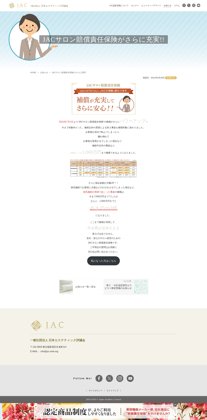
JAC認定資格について (119, 6)
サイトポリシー (96, 391)
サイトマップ (112, 391)
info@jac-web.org (49, 351)
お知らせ (168, 6)
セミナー (135, 6)
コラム (177, 6)
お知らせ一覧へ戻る (85, 286)
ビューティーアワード (151, 6)
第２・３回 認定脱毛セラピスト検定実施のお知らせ (118, 286)
